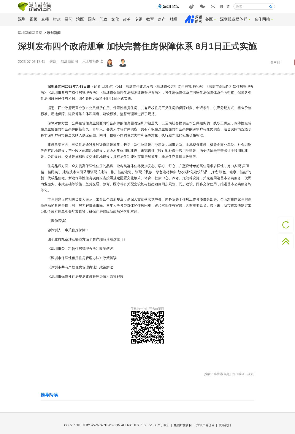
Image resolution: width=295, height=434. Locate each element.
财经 (173, 19)
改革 (127, 19)
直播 (45, 19)
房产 (162, 19)
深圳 (22, 19)
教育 (150, 19)
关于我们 (163, 425)
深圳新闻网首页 (30, 33)
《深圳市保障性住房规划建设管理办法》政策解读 (86, 276)
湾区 (80, 19)
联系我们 (225, 425)
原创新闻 (54, 33)
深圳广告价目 (205, 425)
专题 (138, 19)
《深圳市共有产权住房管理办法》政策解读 (80, 267)
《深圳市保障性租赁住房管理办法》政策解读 (82, 258)
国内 (92, 19)
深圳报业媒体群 (233, 19)
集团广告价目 (183, 425)
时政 (57, 19)
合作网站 (262, 19)
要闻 (68, 19)
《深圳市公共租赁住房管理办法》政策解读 (80, 248)
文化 (115, 19)
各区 (209, 19)
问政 (103, 19)
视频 (33, 19)
